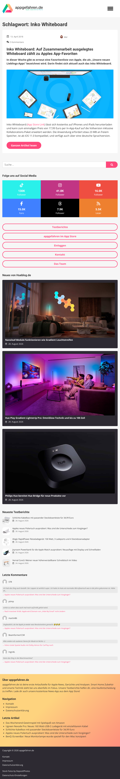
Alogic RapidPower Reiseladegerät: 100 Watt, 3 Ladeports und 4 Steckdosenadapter (51, 539)
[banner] (22, 8)
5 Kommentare (17, 42)
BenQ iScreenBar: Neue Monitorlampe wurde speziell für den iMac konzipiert (46, 736)
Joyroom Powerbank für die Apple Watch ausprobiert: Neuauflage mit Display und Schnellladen (56, 550)
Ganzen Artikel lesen (24, 145)
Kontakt (60, 254)
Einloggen (60, 245)
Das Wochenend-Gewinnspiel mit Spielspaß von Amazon (35, 722)
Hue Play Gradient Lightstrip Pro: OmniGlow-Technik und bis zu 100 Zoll (45, 418)
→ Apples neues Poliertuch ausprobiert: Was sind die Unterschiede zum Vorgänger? (36, 595)
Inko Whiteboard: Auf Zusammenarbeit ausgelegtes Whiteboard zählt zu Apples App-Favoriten (50, 51)
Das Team (60, 264)
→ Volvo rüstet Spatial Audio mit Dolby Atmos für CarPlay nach (27, 645)
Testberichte (60, 227)
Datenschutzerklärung (17, 710)
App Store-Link (35, 124)
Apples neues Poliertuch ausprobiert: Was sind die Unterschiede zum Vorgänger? (50, 528)
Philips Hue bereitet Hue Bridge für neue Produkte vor (35, 496)
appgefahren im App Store (60, 236)
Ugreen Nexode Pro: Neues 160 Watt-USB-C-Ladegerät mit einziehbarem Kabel (47, 726)
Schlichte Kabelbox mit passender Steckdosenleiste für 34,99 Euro (43, 518)
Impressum (12, 707)
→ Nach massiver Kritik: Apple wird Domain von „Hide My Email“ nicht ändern (33, 611)
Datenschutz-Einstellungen (14, 775)
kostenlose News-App (47, 691)
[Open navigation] (110, 9)
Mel (65, 37)
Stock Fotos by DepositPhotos (16, 771)
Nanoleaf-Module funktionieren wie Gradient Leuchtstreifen (39, 340)
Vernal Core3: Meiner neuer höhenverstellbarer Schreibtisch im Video (44, 560)
